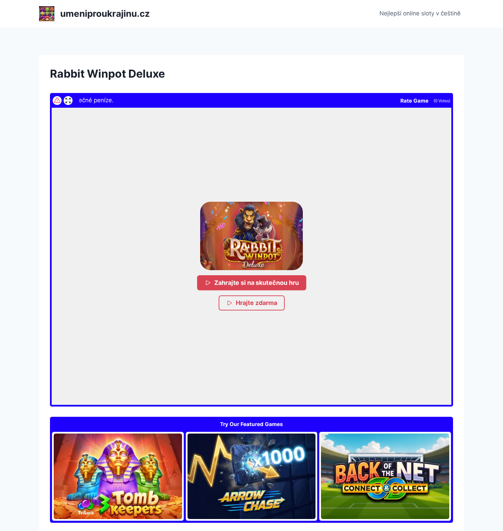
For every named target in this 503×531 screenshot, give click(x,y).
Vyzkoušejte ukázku (117, 476)
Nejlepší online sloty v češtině (420, 13)
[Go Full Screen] (68, 100)
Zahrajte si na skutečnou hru (256, 283)
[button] (251, 236)
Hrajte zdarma (256, 302)
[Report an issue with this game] (57, 100)
